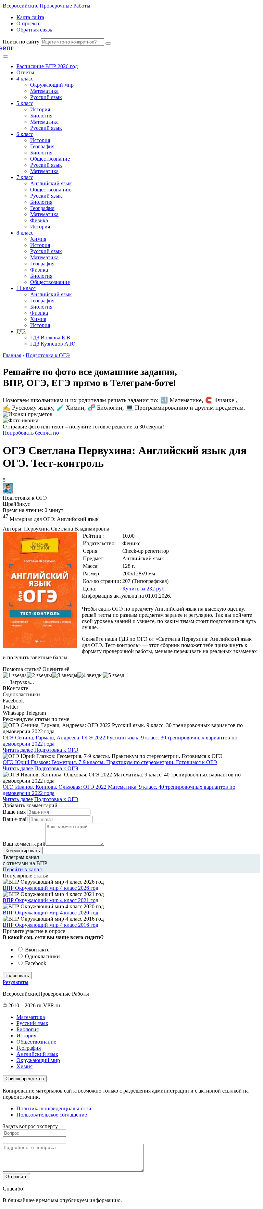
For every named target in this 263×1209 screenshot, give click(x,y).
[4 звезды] (90, 675)
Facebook (35, 963)
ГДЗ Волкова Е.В (50, 337)
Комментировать (22, 850)
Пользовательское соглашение (51, 1115)
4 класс (24, 79)
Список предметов (24, 1078)
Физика (39, 220)
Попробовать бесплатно (31, 433)
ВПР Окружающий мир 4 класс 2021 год (50, 900)
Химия (38, 239)
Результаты (15, 982)
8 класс (24, 233)
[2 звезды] (39, 675)
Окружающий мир (52, 85)
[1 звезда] (15, 675)
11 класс (26, 288)
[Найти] (108, 43)
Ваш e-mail (15, 819)
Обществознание (50, 159)
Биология (41, 116)
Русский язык (46, 97)
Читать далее (18, 750)
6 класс (24, 134)
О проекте (28, 23)
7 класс (24, 177)
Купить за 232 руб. (144, 588)
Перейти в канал (22, 869)
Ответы (25, 72)
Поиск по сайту (21, 42)
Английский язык (51, 183)
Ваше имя (14, 812)
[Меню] (5, 56)
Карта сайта (30, 17)
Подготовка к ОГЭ (56, 750)
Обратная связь (34, 30)
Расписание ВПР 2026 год (47, 66)
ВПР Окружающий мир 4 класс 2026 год (50, 888)
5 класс (24, 103)
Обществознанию (51, 189)
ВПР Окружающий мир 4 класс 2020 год (50, 912)
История (40, 109)
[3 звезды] (64, 675)
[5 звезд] (113, 675)
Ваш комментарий (24, 844)
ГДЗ (21, 331)
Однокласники (42, 956)
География (42, 146)
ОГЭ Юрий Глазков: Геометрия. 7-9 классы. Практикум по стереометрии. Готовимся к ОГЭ (110, 762)
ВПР (8, 48)
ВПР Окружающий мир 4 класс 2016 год (50, 925)
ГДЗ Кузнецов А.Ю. (53, 344)
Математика (44, 91)
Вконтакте (36, 949)
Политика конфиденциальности (53, 1108)
